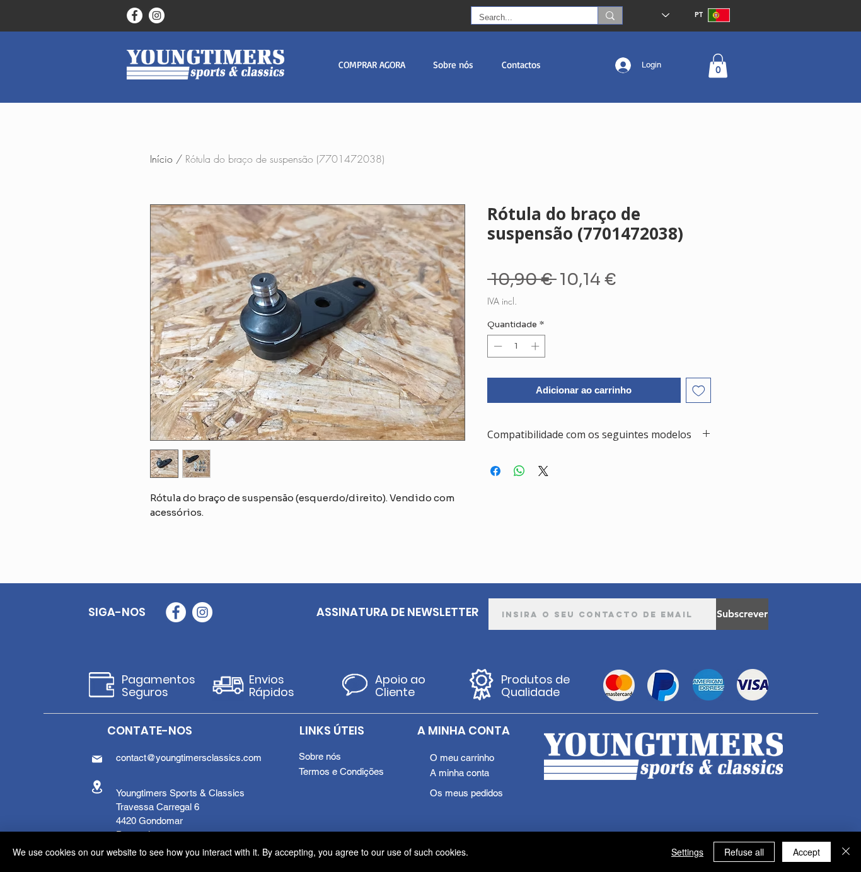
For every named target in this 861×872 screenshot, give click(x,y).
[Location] (97, 786)
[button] (371, 65)
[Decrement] (496, 346)
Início (161, 159)
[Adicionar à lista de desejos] (699, 391)
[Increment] (536, 346)
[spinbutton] (516, 346)
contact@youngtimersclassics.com (189, 757)
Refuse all (744, 852)
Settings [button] (687, 852)
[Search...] (610, 15)
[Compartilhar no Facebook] (495, 471)
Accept (806, 852)
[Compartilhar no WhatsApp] (519, 471)
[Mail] (97, 759)
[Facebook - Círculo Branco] (134, 15)
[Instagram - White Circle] (157, 15)
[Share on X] (543, 471)
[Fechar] (845, 852)
